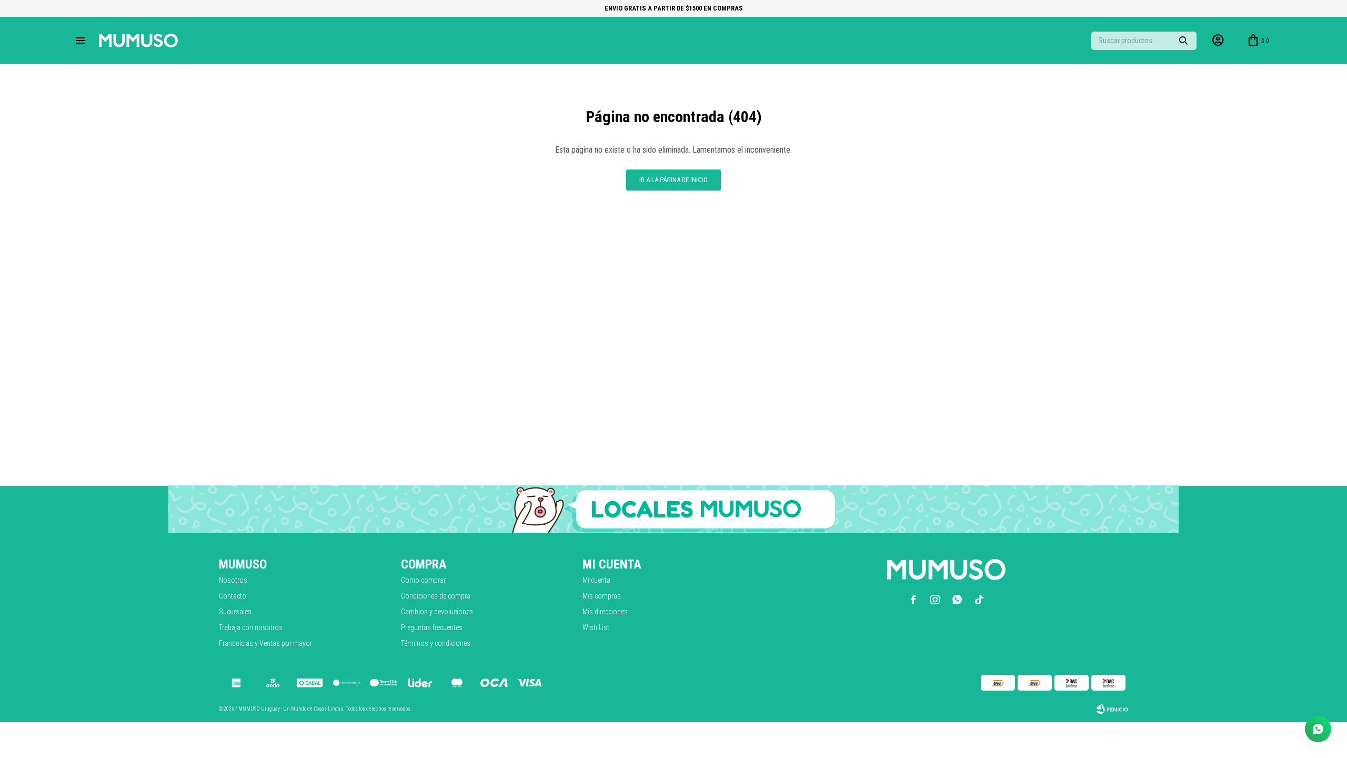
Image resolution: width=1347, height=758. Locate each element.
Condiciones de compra (435, 596)
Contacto (232, 596)
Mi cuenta (596, 580)
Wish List (595, 627)
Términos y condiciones (435, 643)
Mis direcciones (605, 611)
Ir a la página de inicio (673, 180)
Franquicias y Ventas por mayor (265, 643)
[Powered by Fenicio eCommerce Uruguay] (1112, 709)
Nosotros (233, 580)
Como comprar (423, 580)
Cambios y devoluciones (437, 611)
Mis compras (601, 596)
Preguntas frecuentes (432, 627)
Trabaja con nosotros (251, 627)
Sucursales (235, 611)
